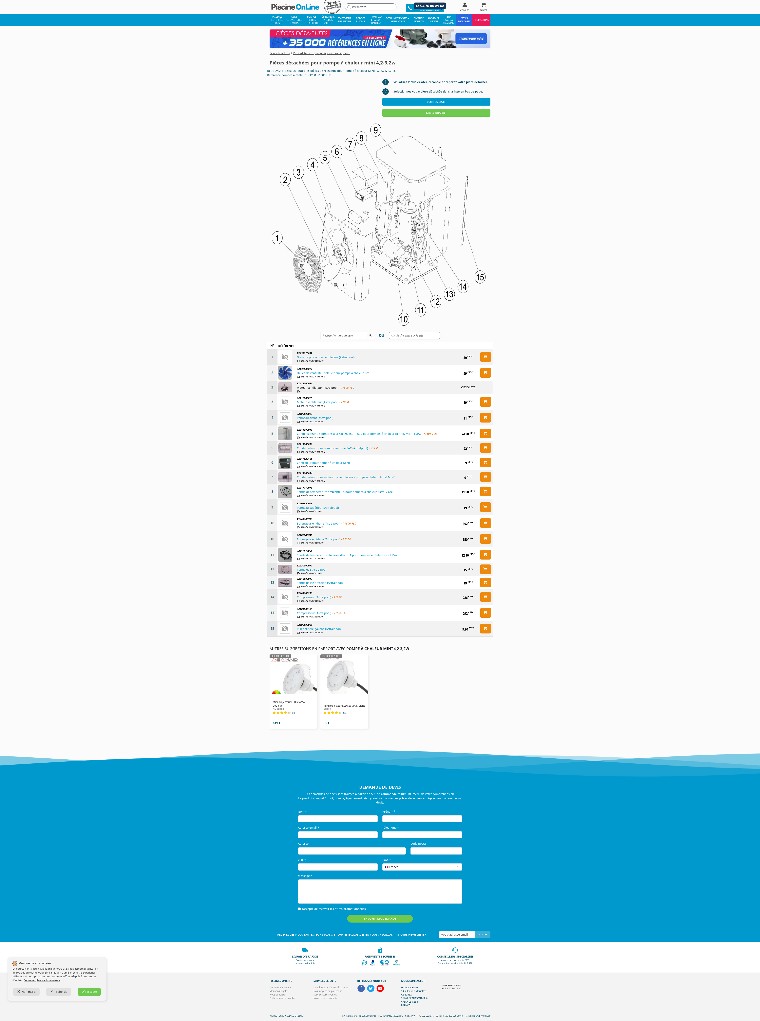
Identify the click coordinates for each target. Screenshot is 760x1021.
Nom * (302, 811)
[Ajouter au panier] (485, 357)
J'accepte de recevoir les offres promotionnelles (334, 909)
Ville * (302, 860)
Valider (482, 934)
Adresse (303, 843)
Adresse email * (308, 827)
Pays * (386, 860)
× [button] (454, 867)
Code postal (418, 843)
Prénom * (388, 811)
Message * (305, 876)
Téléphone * (390, 827)
